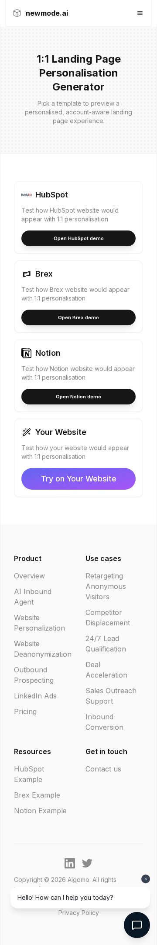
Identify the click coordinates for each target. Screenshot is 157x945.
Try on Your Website (78, 478)
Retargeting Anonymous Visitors (105, 586)
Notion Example (40, 810)
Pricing (25, 711)
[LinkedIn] (70, 863)
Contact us (103, 769)
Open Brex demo (78, 317)
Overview (29, 575)
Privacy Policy (78, 912)
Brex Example (37, 795)
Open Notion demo (78, 397)
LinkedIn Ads (35, 695)
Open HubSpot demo (79, 238)
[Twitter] (87, 863)
